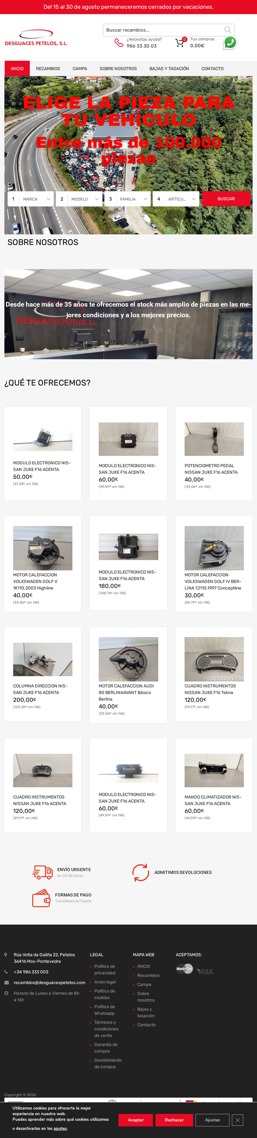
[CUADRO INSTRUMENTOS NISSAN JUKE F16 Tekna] (214, 659)
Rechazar (174, 1120)
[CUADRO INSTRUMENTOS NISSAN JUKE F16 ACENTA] (42, 770)
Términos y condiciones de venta (106, 1029)
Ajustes (212, 1120)
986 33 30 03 (142, 46)
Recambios (48, 68)
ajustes (60, 1128)
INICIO (17, 68)
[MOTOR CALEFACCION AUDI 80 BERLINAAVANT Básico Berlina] (128, 659)
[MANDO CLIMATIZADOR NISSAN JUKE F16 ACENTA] (214, 770)
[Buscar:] (168, 30)
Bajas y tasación (169, 68)
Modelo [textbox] (79, 199)
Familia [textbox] (128, 199)
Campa (80, 68)
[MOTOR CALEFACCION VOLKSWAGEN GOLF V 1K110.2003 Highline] (42, 548)
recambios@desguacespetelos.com (49, 982)
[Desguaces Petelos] (31, 37)
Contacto (212, 68)
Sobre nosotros (118, 68)
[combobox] (31, 199)
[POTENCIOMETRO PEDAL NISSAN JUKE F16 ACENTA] (214, 439)
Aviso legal (105, 982)
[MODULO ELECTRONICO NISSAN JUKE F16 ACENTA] (42, 437)
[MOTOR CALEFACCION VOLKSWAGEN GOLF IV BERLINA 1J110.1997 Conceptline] (214, 548)
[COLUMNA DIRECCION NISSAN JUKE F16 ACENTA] (42, 659)
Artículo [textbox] (178, 199)
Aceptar (136, 1120)
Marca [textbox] (30, 199)
